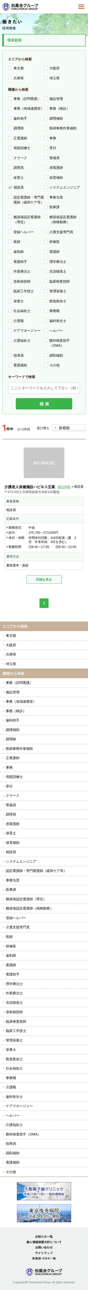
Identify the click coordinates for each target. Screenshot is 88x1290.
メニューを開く (81, 7)
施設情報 (64, 487)
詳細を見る (44, 579)
